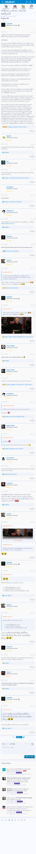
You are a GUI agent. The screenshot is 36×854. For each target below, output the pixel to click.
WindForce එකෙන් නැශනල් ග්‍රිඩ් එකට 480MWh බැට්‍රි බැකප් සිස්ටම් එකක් (18, 790)
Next (18, 737)
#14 (34, 491)
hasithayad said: (7, 437)
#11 (34, 402)
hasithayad (10, 211)
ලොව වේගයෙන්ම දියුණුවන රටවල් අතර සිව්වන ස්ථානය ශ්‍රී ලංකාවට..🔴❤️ (18, 770)
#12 (34, 434)
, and (13, 202)
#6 (34, 244)
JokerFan (9, 236)
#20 (34, 706)
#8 (34, 305)
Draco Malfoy (11, 346)
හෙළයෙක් (9, 646)
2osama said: (6, 309)
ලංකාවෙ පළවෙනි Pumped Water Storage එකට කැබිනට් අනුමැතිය (19, 798)
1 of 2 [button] (13, 737)
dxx (8, 161)
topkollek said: (6, 272)
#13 (34, 466)
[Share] (32, 32)
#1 (34, 32)
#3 (34, 170)
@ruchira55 (4, 445)
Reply (33, 131)
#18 (34, 655)
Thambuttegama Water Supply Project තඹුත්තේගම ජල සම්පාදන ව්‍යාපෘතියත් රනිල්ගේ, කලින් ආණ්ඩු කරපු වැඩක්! (19, 780)
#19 (34, 680)
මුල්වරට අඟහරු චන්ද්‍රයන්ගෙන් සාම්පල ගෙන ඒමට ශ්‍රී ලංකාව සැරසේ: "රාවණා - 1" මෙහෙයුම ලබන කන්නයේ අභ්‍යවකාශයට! (20, 808)
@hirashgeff (4, 223)
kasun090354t (16, 774)
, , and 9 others (17, 127)
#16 (34, 571)
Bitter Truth (10, 772)
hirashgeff (10, 187)
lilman (13, 803)
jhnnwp (13, 813)
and (12, 251)
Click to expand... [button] (18, 540)
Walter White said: (7, 405)
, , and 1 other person (18, 337)
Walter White (11, 370)
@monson (11, 223)
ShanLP (9, 672)
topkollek (4, 16)
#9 (34, 354)
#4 (34, 195)
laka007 (9, 136)
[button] (3, 1)
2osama (9, 260)
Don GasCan (10, 458)
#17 (34, 613)
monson (9, 783)
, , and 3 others (16, 178)
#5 (34, 219)
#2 (34, 144)
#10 (34, 378)
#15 (34, 522)
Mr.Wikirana (10, 812)
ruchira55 (9, 483)
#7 (34, 268)
